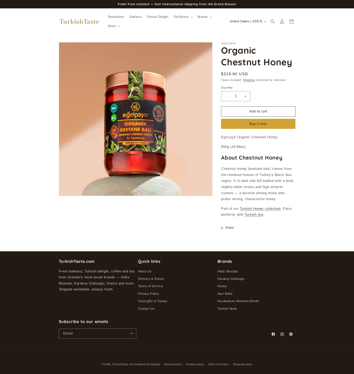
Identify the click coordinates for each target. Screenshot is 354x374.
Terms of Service (150, 286)
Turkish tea (254, 214)
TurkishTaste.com (123, 364)
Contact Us (146, 308)
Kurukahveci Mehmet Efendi (238, 301)
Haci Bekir (225, 293)
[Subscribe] (131, 334)
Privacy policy (195, 364)
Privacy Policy (148, 293)
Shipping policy (242, 364)
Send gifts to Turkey (152, 301)
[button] (183, 17)
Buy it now (258, 124)
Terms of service (218, 364)
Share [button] (229, 227)
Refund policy (173, 364)
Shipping (248, 80)
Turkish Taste (227, 308)
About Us (145, 271)
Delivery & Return (151, 278)
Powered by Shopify (147, 364)
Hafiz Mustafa (228, 271)
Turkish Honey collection (260, 209)
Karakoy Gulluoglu (231, 278)
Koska (222, 286)
